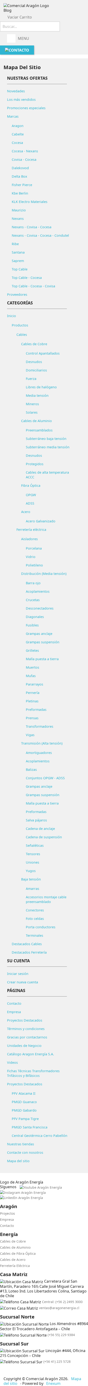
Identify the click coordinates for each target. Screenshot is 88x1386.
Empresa (14, 1012)
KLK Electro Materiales (29, 201)
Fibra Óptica (30, 485)
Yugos (31, 871)
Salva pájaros (36, 820)
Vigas (30, 735)
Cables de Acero (12, 1259)
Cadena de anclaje (40, 828)
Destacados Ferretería (29, 952)
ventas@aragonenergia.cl (59, 1308)
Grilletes (32, 650)
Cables (21, 334)
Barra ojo (33, 583)
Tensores (33, 854)
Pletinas (32, 701)
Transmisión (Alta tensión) (41, 743)
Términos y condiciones (26, 1028)
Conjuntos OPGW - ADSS (45, 778)
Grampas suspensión (42, 642)
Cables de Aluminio (36, 421)
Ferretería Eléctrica (15, 1265)
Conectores (35, 910)
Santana (18, 252)
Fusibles (32, 625)
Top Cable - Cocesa (27, 277)
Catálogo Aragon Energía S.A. (30, 1054)
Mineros (32, 404)
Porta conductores (40, 927)
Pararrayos (34, 684)
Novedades (16, 91)
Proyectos (7, 1213)
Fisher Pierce (22, 185)
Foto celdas (35, 918)
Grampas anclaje (39, 633)
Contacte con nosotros (25, 1152)
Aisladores (29, 539)
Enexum (53, 1383)
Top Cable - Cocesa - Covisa (33, 286)
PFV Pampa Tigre (25, 1118)
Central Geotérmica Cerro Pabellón (39, 1135)
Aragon (17, 126)
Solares (32, 412)
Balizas (31, 769)
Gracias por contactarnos (27, 1037)
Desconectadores (40, 608)
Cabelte (18, 134)
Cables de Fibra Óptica (18, 1253)
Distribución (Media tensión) (43, 573)
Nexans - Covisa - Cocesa (31, 227)
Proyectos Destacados (24, 1020)
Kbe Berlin (20, 193)
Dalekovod (20, 168)
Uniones (32, 862)
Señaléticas (35, 845)
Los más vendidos (21, 99)
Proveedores (17, 294)
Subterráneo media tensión (47, 447)
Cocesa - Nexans (25, 151)
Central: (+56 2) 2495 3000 (62, 1302)
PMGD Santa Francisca (29, 1127)
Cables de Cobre (34, 344)
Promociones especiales (26, 108)
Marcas (13, 116)
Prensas (32, 718)
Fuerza (31, 378)
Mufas (31, 676)
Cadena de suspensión (44, 837)
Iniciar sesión (17, 973)
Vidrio (30, 556)
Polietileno (34, 565)
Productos (20, 325)
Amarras (32, 888)
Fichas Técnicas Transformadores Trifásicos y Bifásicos (33, 1073)
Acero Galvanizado (40, 521)
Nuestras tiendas (20, 1144)
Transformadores (39, 726)
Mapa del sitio (18, 1161)
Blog (7, 10)
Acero (25, 511)
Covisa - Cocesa (24, 159)
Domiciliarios (36, 370)
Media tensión (37, 395)
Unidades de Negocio (24, 1045)
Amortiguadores (39, 752)
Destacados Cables (27, 944)
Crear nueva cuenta (22, 982)
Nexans (18, 218)
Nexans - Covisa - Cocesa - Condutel (40, 235)
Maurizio (19, 210)
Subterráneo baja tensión (46, 438)
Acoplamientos (38, 591)
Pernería (32, 692)
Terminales (34, 935)
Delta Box (19, 176)
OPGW (31, 495)
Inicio (11, 316)
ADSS (30, 503)
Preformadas (36, 709)
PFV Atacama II (23, 1093)
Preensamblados (39, 430)
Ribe (15, 244)
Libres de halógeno (41, 387)
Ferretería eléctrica (31, 529)
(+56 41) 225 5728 (57, 1361)
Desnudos (34, 362)
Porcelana (34, 548)
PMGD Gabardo (24, 1110)
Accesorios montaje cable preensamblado (46, 899)
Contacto (14, 1003)
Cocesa (17, 142)
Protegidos (34, 464)
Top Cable (19, 269)
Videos (12, 1062)
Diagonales (35, 616)
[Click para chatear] (1, 1370)
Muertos (32, 667)
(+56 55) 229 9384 (61, 1335)
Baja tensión (31, 879)
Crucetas (33, 600)
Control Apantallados (43, 353)
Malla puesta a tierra (42, 659)
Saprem (18, 260)
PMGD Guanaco (24, 1102)
